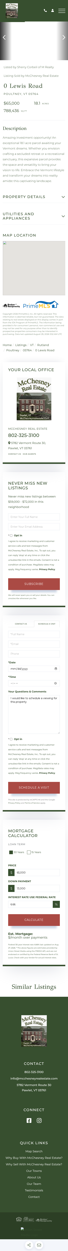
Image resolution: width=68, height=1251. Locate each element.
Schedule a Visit (46, 624)
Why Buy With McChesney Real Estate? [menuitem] (33, 1158)
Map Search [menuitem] (33, 1151)
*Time (12, 677)
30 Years (19, 852)
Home (7, 345)
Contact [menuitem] (34, 1197)
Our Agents (29, 454)
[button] (6, 37)
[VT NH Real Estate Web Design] (34, 1232)
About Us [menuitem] (34, 1177)
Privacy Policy (47, 569)
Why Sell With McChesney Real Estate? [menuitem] (34, 1164)
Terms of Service (32, 803)
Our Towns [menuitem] (34, 1171)
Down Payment (19, 881)
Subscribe (34, 584)
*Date (12, 662)
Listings (20, 345)
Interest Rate (32, 897)
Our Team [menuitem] (34, 1184)
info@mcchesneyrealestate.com (33, 1078)
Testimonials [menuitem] (34, 1190)
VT (32, 345)
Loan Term (16, 844)
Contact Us (14, 454)
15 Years (36, 852)
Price (12, 865)
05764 (27, 350)
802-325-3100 (46, 11)
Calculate (34, 920)
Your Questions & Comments (27, 691)
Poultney (12, 350)
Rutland (43, 345)
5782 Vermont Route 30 (34, 1087)
